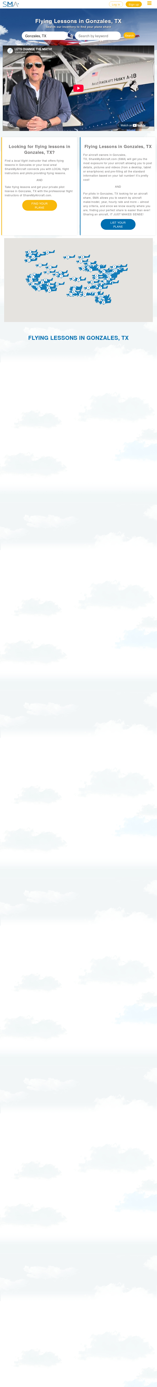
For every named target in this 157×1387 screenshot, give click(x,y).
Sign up (134, 4)
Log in (116, 4)
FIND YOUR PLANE (39, 205)
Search (129, 35)
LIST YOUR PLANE (118, 224)
